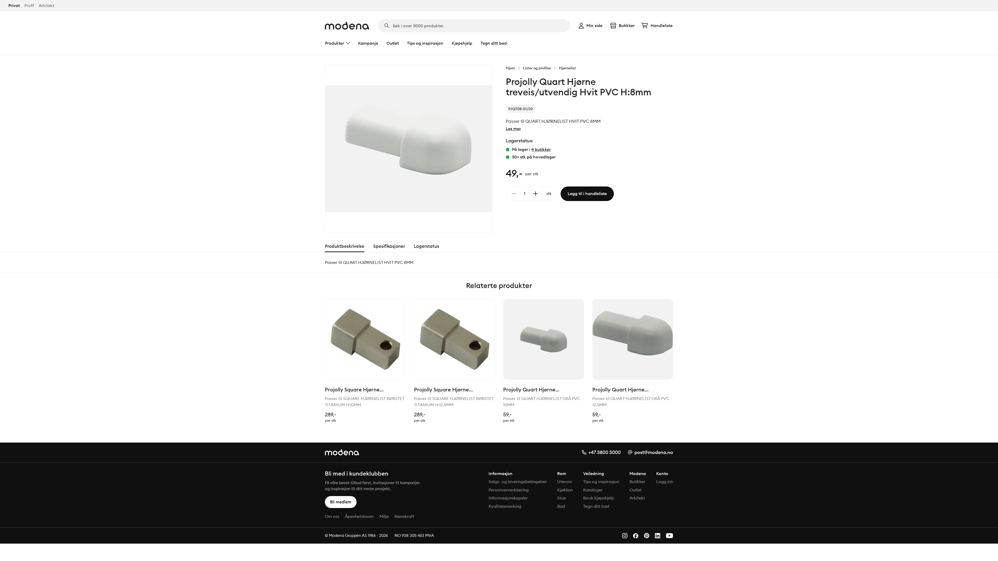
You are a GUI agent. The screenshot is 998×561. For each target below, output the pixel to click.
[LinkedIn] (657, 536)
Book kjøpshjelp (598, 497)
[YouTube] (669, 535)
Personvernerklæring (509, 489)
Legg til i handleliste (587, 193)
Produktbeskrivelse (344, 246)
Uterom (564, 481)
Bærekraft (404, 516)
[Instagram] (624, 536)
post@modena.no (653, 452)
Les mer (513, 128)
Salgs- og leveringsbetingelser (518, 481)
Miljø (384, 516)
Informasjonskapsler (508, 497)
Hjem (510, 68)
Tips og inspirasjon (425, 43)
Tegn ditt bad (494, 43)
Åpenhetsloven (359, 516)
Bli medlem (340, 501)
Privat (14, 5)
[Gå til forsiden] (347, 26)
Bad (561, 506)
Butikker (627, 25)
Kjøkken (565, 489)
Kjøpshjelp (462, 43)
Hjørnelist (567, 68)
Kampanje (368, 43)
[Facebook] (635, 535)
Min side (594, 25)
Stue (561, 497)
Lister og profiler (537, 68)
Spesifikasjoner (389, 246)
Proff (29, 5)
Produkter (334, 43)
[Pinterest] (646, 535)
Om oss (332, 516)
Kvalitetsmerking (505, 506)
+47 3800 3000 (604, 452)
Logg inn (664, 481)
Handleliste (662, 25)
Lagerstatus (426, 246)
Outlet (392, 43)
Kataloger (593, 489)
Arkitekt (46, 5)
